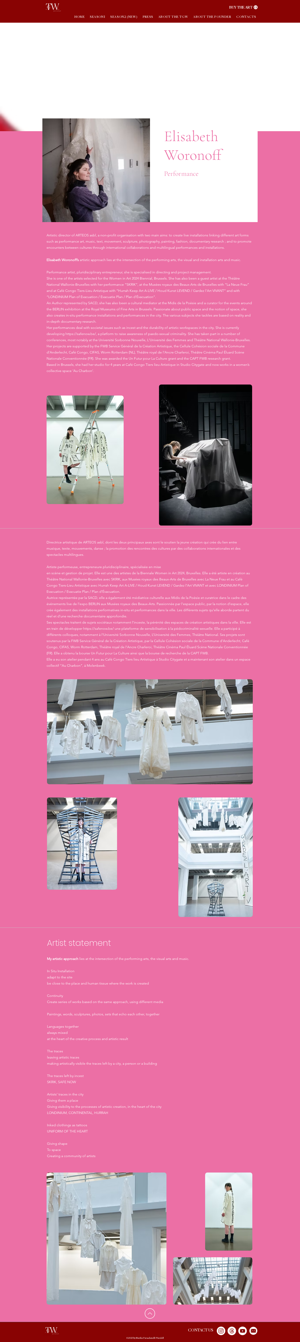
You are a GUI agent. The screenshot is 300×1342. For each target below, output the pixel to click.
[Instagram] (221, 1331)
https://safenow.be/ (98, 628)
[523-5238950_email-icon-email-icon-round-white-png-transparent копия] (253, 1331)
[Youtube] (242, 1331)
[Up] (150, 1313)
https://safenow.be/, (81, 334)
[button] (243, 7)
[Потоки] (232, 1331)
